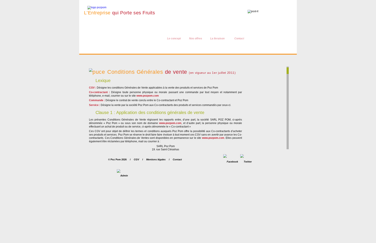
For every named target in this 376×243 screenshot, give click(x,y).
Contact (239, 38)
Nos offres (195, 38)
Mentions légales (156, 159)
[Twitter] (246, 161)
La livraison (217, 38)
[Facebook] (230, 161)
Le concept (174, 38)
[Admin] (122, 175)
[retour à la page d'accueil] (93, 7)
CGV (136, 159)
